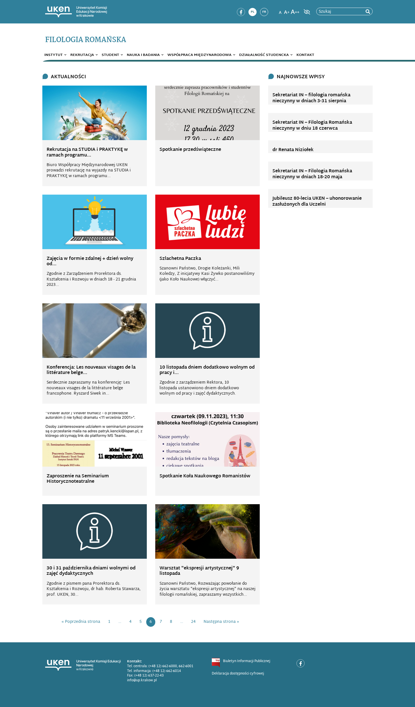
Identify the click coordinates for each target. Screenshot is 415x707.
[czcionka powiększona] (287, 10)
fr (264, 12)
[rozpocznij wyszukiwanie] (367, 12)
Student (110, 55)
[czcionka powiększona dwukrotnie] (295, 10)
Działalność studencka (264, 55)
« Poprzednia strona (81, 621)
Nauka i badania (143, 55)
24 (193, 621)
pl (252, 12)
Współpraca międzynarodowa (199, 55)
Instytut (53, 55)
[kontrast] (306, 12)
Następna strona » (221, 621)
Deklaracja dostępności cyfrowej (238, 674)
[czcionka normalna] (280, 10)
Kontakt (305, 55)
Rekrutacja (82, 55)
